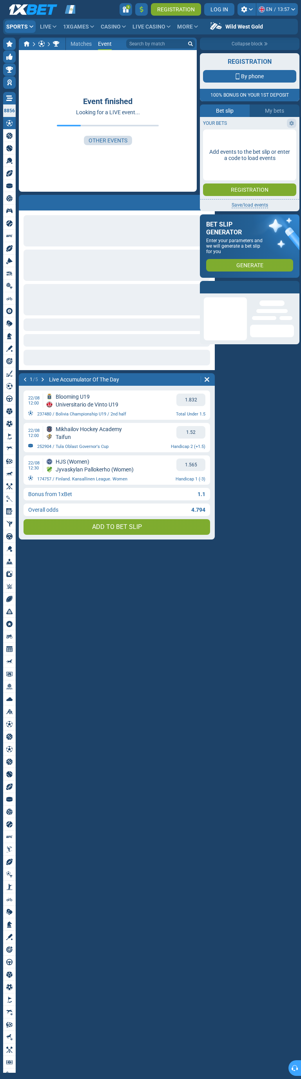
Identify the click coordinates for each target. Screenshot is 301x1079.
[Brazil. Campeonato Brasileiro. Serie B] (56, 44)
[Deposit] (141, 9)
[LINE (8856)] (26, 44)
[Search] (190, 44)
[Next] (45, 201)
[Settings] (247, 9)
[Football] (41, 44)
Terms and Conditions (253, 171)
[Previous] (25, 201)
